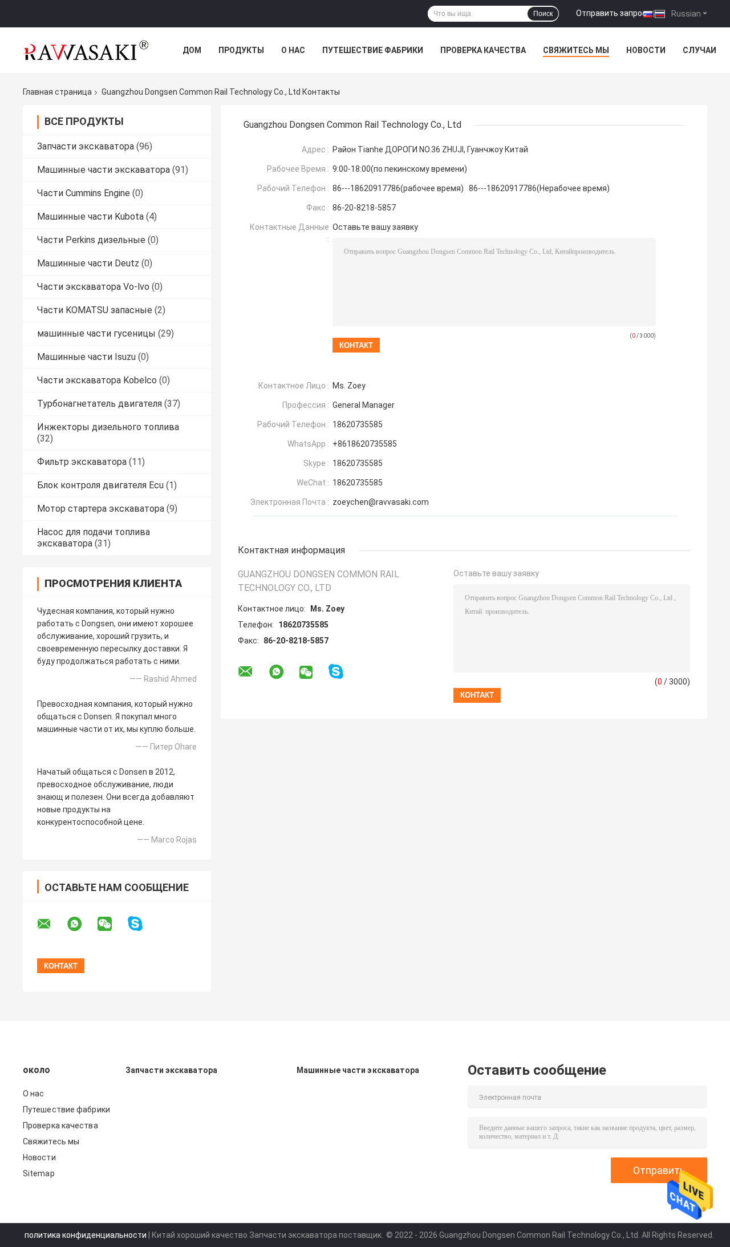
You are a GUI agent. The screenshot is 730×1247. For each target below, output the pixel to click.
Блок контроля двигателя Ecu (100, 485)
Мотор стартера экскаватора (100, 508)
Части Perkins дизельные (91, 239)
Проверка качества (483, 50)
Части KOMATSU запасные (94, 310)
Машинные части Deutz (88, 263)
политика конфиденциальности (86, 1235)
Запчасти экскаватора (85, 146)
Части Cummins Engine (83, 193)
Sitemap (39, 1173)
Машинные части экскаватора (103, 169)
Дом (191, 50)
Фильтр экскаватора (82, 461)
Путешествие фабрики (372, 50)
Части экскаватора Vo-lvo (93, 286)
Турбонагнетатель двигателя (99, 403)
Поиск (543, 14)
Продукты (241, 50)
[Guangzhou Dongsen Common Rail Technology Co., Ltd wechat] (112, 924)
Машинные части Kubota (90, 216)
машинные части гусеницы (96, 333)
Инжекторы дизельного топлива (108, 427)
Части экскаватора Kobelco (97, 380)
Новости (646, 50)
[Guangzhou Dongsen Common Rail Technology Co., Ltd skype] (142, 924)
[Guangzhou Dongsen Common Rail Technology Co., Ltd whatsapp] (81, 924)
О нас (293, 50)
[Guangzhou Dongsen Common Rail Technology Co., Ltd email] (51, 924)
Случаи (699, 50)
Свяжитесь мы (576, 50)
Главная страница (57, 91)
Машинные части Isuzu (86, 356)
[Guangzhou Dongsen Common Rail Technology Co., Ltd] (85, 50)
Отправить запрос (611, 13)
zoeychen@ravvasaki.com (380, 502)
